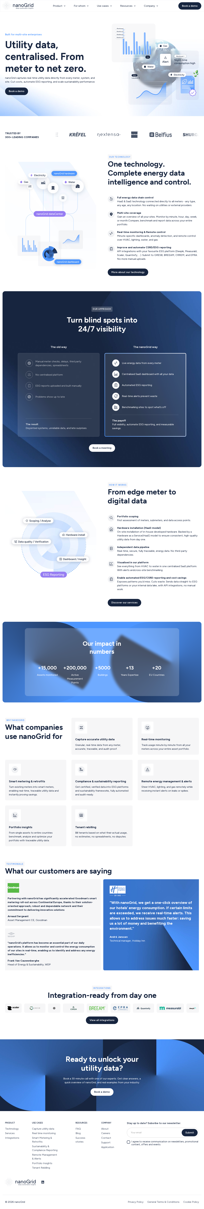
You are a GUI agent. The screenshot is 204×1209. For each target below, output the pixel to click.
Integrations (12, 1137)
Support (105, 1142)
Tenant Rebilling (41, 1167)
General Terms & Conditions (163, 1201)
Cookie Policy (191, 1201)
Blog (78, 1133)
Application (107, 1147)
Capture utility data (43, 1128)
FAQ (78, 1128)
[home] (18, 6)
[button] (59, 6)
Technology (12, 1128)
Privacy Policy (135, 1201)
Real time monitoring (44, 1133)
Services (10, 1133)
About (105, 1128)
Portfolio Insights (42, 1163)
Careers (105, 1133)
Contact (106, 1137)
